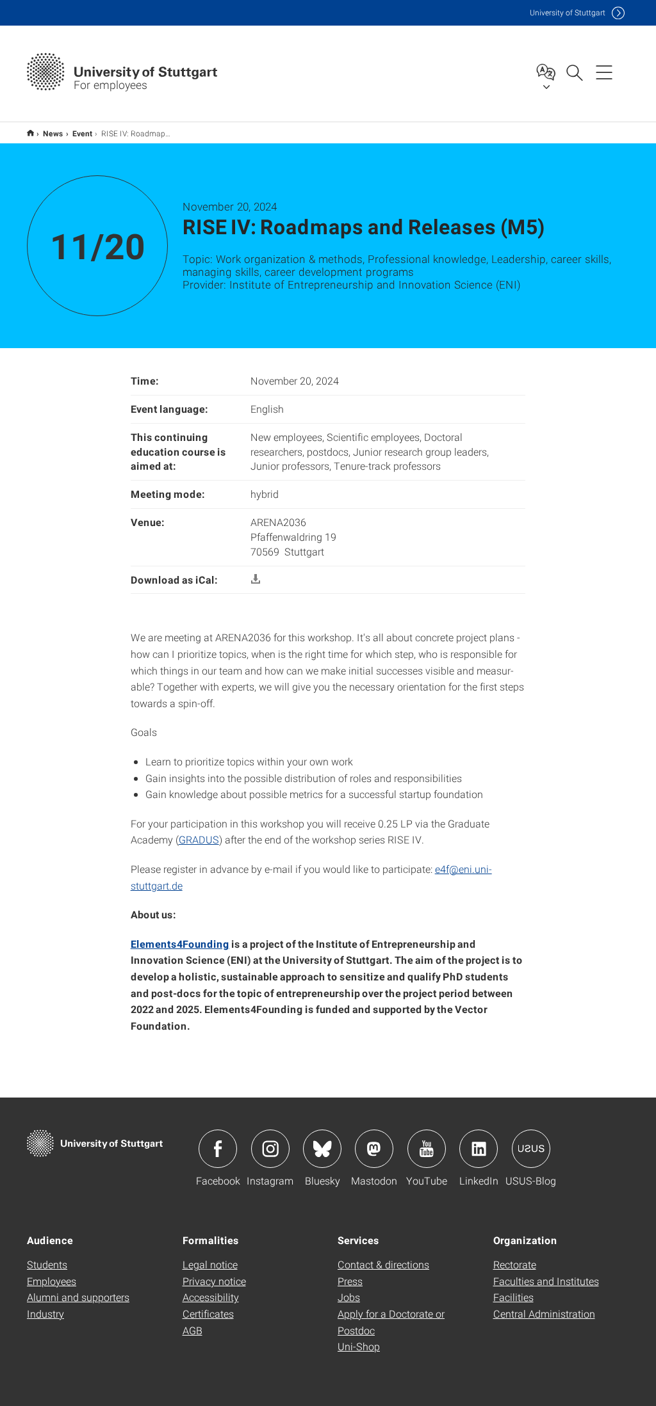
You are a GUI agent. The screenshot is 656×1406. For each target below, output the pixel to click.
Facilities (513, 1297)
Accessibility (211, 1297)
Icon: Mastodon (374, 1149)
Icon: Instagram (270, 1149)
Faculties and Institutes (546, 1281)
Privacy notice (214, 1281)
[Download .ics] (255, 579)
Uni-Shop (359, 1346)
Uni (567, 12)
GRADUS (199, 839)
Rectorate (514, 1264)
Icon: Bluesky (322, 1149)
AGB (192, 1330)
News (53, 133)
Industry (45, 1313)
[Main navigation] (604, 71)
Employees (51, 1281)
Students (47, 1264)
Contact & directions (383, 1264)
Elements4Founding (180, 943)
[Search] (574, 71)
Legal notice (210, 1264)
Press (350, 1281)
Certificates (208, 1313)
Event (82, 133)
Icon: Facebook (218, 1149)
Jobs (349, 1297)
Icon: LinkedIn (478, 1149)
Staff (30, 132)
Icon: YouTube (426, 1149)
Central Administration (544, 1313)
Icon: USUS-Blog (531, 1149)
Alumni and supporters (78, 1297)
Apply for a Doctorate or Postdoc (391, 1322)
